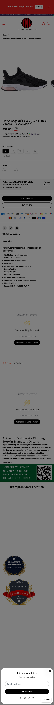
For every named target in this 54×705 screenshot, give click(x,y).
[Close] (50, 671)
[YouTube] (33, 698)
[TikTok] (29, 698)
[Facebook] (20, 698)
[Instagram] (25, 698)
